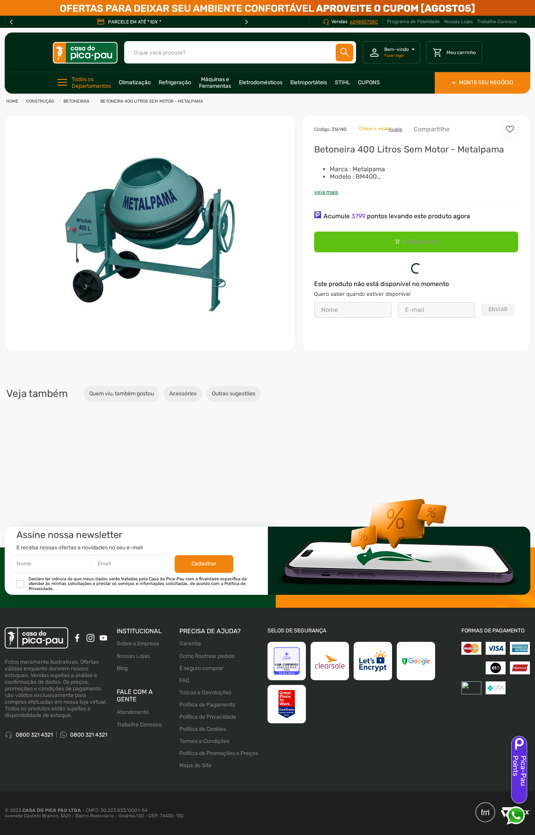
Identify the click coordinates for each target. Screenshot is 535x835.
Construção (40, 101)
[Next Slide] (246, 22)
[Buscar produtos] (345, 52)
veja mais (326, 192)
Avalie (395, 129)
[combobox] (240, 52)
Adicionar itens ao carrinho (432, 509)
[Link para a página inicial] (12, 101)
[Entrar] (391, 52)
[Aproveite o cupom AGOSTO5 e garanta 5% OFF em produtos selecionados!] (267, 8)
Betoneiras (76, 101)
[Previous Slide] (11, 22)
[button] (149, 232)
